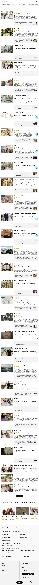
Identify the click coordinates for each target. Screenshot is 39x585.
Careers (3, 568)
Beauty (16, 4)
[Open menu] (2, 1)
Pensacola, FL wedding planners (7, 545)
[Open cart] (36, 1)
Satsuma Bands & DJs (23, 533)
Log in (23, 567)
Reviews (3, 567)
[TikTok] (28, 577)
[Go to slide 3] (6, 35)
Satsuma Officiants (5, 534)
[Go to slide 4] (7, 35)
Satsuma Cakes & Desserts (6, 537)
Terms (11, 581)
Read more (30, 23)
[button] (11, 13)
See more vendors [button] (19, 496)
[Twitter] (25, 577)
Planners (19, 4)
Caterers (8, 4)
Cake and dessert (31, 4)
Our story (3, 565)
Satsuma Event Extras (5, 533)
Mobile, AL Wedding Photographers (25, 552)
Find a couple (24, 569)
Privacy (8, 581)
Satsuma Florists (22, 534)
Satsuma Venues (22, 538)
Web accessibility (25, 581)
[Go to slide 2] (6, 85)
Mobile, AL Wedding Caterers (7, 552)
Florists (12, 4)
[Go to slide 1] (5, 35)
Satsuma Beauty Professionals (6, 540)
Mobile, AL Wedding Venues (24, 556)
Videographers (3, 4)
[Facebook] (22, 577)
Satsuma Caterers (5, 538)
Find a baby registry (25, 570)
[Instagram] (26, 577)
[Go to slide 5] (8, 35)
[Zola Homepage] (6, 1)
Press (3, 570)
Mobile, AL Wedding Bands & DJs (7, 556)
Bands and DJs (24, 4)
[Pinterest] (23, 577)
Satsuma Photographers (23, 537)
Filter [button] (20, 582)
